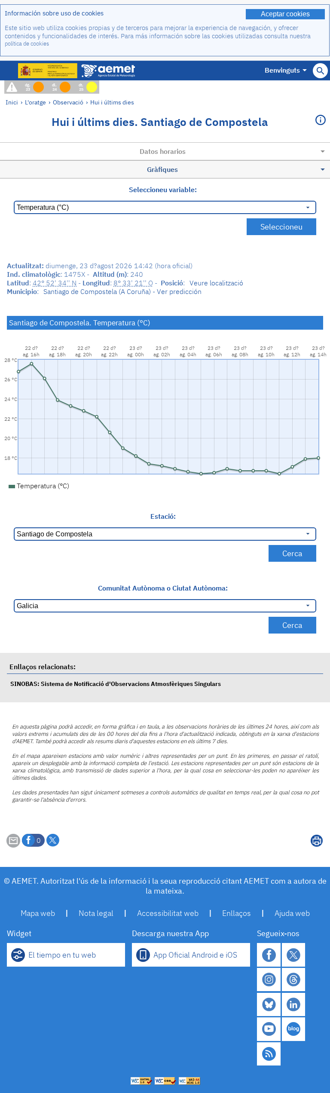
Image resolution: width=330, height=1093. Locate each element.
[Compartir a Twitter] (52, 840)
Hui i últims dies (112, 102)
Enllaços (236, 913)
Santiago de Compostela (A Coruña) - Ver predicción (122, 291)
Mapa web (38, 913)
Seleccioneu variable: (163, 189)
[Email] (13, 845)
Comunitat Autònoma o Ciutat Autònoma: (163, 588)
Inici (12, 102)
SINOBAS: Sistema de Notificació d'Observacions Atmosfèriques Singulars (115, 684)
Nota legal (96, 913)
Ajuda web (292, 913)
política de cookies (27, 43)
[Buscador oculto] (320, 70)
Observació (68, 102)
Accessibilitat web (168, 913)
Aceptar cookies (285, 14)
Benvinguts (282, 70)
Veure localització (216, 283)
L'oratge (35, 102)
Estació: (163, 516)
